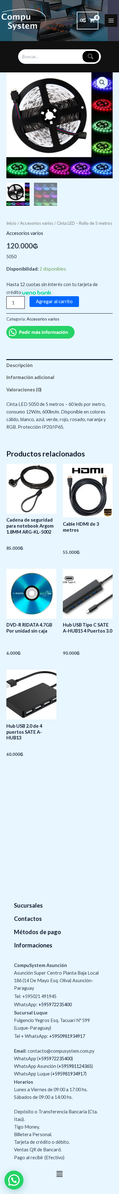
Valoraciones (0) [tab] (24, 389)
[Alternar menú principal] (111, 20)
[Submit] (91, 56)
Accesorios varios (36, 223)
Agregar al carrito (54, 301)
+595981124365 (75, 1066)
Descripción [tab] (19, 365)
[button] (102, 82)
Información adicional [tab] (30, 377)
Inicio (11, 223)
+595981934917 (68, 1073)
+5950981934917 (67, 1036)
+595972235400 (55, 1004)
